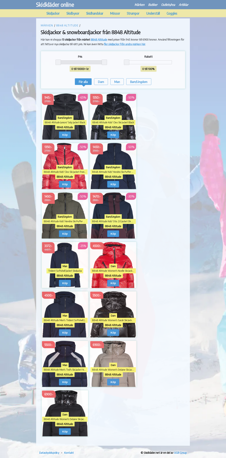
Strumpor (133, 13)
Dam (101, 82)
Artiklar (183, 4)
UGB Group (180, 452)
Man (117, 82)
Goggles (172, 13)
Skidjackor (53, 13)
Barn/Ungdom (138, 82)
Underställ (153, 13)
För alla (83, 82)
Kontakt (69, 452)
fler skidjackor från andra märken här (124, 44)
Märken (140, 4)
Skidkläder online (55, 4)
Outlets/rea (168, 4)
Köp (65, 134)
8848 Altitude (67, 25)
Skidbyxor (72, 13)
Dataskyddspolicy (49, 452)
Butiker (152, 4)
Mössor (115, 13)
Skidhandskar (94, 13)
